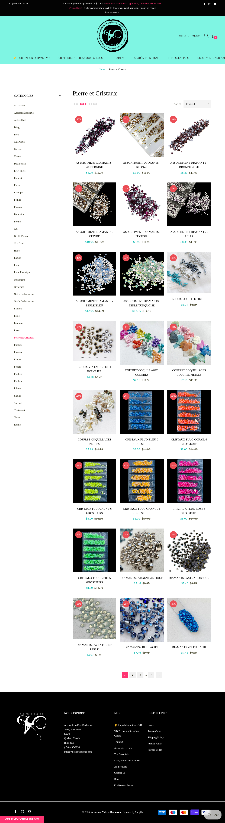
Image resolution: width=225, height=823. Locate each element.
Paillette (18, 308)
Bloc (16, 134)
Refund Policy (155, 743)
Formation (19, 214)
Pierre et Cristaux (24, 337)
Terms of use (154, 731)
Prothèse (18, 374)
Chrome (18, 149)
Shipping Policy (156, 737)
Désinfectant (20, 163)
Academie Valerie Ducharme (106, 812)
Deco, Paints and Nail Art (127, 760)
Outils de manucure (24, 301)
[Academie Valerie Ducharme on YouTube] (215, 3)
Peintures (18, 323)
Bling (17, 127)
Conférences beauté (123, 785)
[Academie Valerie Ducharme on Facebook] (204, 3)
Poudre (17, 366)
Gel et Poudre (21, 236)
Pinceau (18, 352)
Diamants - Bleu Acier (142, 647)
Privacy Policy (155, 750)
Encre (17, 185)
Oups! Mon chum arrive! (22, 819)
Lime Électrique (22, 272)
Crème (17, 156)
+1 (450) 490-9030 (18, 3)
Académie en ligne (123, 748)
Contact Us (119, 773)
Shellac (17, 396)
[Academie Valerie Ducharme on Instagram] (209, 3)
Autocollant (20, 120)
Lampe (17, 258)
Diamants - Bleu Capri (189, 647)
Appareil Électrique (24, 112)
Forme (17, 221)
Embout (18, 178)
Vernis (17, 417)
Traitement (19, 410)
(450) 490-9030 (72, 747)
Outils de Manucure (24, 294)
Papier (17, 316)
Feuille (17, 199)
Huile (17, 250)
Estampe (18, 192)
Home (102, 69)
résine (17, 424)
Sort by (177, 104)
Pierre (17, 330)
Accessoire (19, 105)
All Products (120, 766)
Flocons (18, 207)
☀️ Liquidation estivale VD (128, 725)
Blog (116, 779)
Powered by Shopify (133, 812)
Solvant (18, 403)
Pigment (18, 345)
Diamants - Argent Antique (142, 577)
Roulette (18, 381)
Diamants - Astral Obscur (189, 577)
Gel (16, 229)
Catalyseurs (19, 142)
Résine (17, 388)
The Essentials (121, 754)
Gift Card (19, 243)
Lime (16, 265)
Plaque (17, 359)
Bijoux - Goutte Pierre (189, 298)
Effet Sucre (19, 171)
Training (118, 742)
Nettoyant (19, 287)
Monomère (19, 279)
